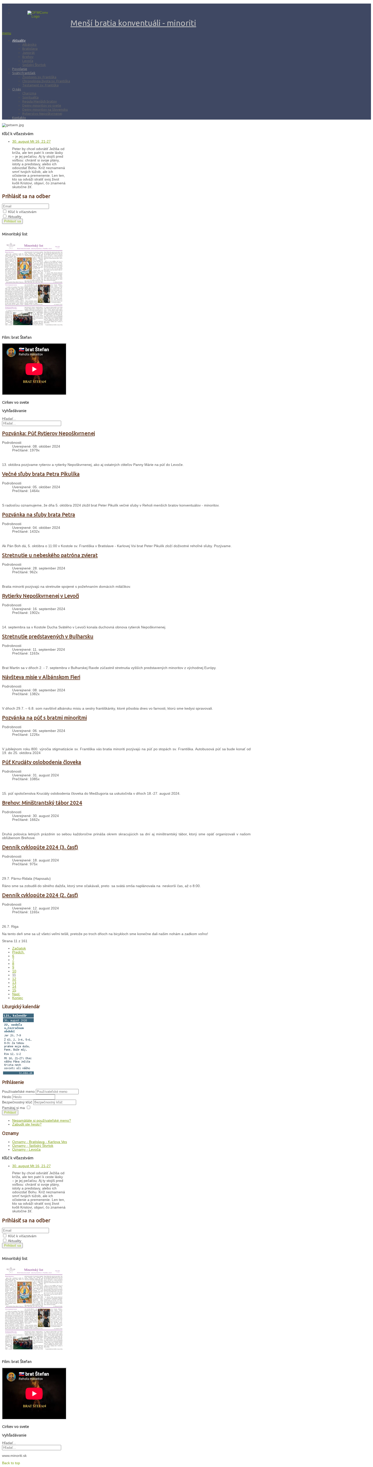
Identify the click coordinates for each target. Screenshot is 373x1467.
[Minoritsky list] (33, 329)
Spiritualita (30, 97)
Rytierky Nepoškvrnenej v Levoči (40, 596)
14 (14, 986)
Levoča (27, 61)
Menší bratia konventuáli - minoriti (133, 22)
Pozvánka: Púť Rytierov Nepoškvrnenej (48, 433)
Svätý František (24, 73)
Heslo (7, 1097)
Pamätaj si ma (13, 1108)
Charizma (29, 93)
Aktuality (19, 40)
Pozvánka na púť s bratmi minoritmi (44, 718)
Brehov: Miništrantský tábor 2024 (42, 803)
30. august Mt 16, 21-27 (31, 141)
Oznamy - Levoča (26, 1149)
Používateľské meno (18, 1092)
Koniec (17, 998)
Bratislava (30, 48)
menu (6, 33)
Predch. (18, 952)
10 (14, 971)
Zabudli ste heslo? (27, 1124)
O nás (16, 89)
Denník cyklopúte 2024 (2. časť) (40, 895)
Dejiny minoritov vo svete (41, 105)
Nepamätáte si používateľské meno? (41, 1120)
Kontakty (19, 118)
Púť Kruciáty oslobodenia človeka (41, 762)
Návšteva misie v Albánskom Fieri (41, 677)
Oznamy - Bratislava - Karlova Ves (39, 1142)
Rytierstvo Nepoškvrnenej (42, 113)
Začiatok (19, 948)
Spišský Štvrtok (34, 65)
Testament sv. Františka (40, 85)
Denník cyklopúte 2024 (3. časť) (40, 847)
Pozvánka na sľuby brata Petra (38, 514)
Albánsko (29, 44)
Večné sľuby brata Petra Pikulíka (41, 474)
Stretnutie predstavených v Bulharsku (47, 636)
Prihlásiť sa (12, 221)
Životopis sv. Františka (39, 77)
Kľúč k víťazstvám (22, 212)
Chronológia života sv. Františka (46, 81)
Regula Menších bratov (39, 101)
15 (14, 990)
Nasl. (16, 994)
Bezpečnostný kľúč (17, 1102)
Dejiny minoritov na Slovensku (45, 109)
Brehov (27, 57)
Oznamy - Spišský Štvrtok (32, 1146)
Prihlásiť (10, 1112)
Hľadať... (9, 419)
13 (14, 983)
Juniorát (28, 53)
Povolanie (19, 69)
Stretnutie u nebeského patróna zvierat (50, 555)
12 (14, 979)
